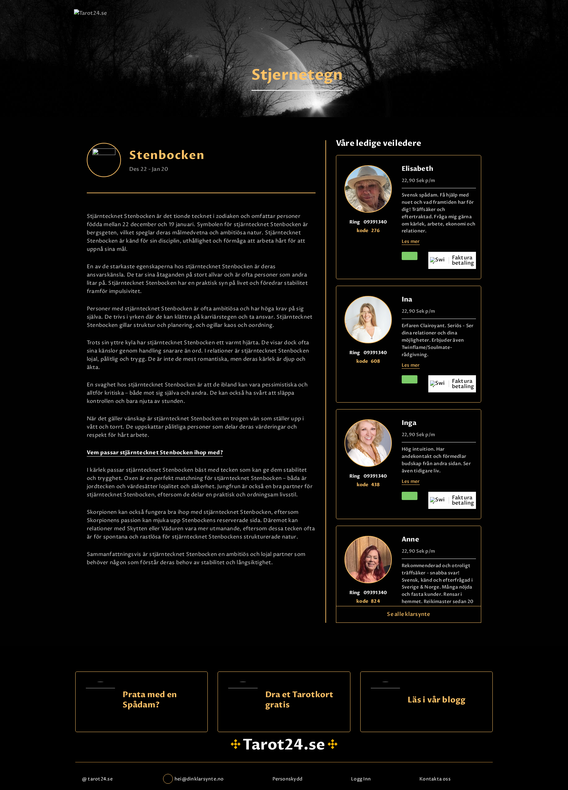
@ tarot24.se (97, 779)
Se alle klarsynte (408, 614)
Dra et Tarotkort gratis (299, 700)
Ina (407, 299)
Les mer (411, 241)
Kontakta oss (435, 779)
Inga (409, 422)
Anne (410, 539)
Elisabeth (417, 168)
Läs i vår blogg (437, 700)
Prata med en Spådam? (150, 700)
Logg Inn (361, 779)
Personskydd (287, 779)
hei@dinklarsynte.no (199, 779)
